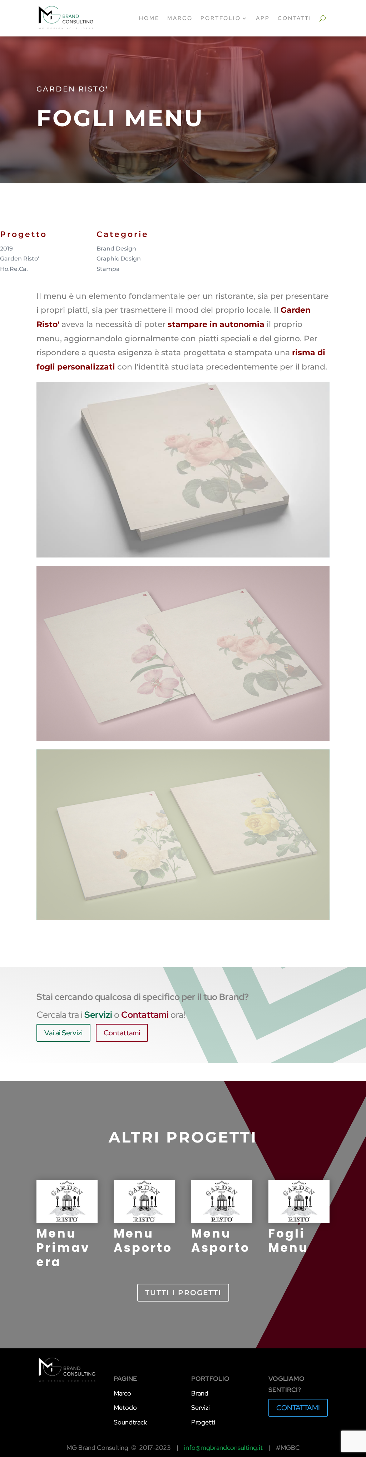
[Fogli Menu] (299, 1201)
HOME (149, 18)
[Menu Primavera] (67, 1201)
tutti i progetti (183, 1292)
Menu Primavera (63, 1247)
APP (263, 18)
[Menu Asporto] (144, 1201)
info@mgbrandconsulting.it (223, 1447)
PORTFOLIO (221, 18)
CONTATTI (295, 18)
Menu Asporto (143, 1240)
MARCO (180, 18)
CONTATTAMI (298, 1407)
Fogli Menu (288, 1240)
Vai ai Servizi (63, 1032)
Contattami (122, 1032)
